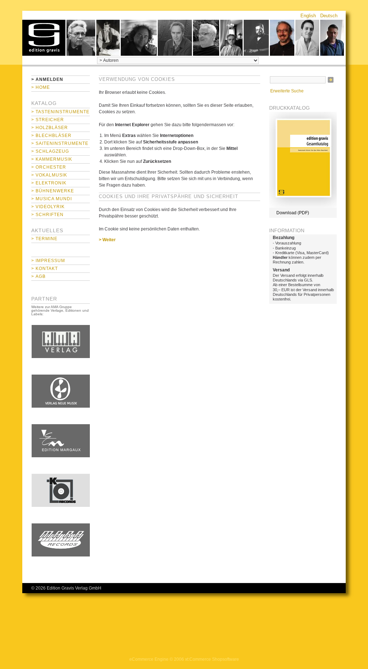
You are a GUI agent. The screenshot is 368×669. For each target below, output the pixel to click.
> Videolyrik (48, 206)
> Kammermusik (51, 159)
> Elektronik (48, 182)
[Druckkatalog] (303, 206)
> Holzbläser (49, 127)
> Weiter (107, 239)
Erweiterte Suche (287, 90)
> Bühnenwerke (52, 190)
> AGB (38, 276)
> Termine (44, 238)
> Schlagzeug (50, 151)
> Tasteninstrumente (60, 111)
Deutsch (328, 15)
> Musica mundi (51, 198)
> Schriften (47, 214)
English (308, 15)
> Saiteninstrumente (59, 143)
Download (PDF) (292, 212)
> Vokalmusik (49, 175)
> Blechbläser (51, 135)
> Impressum (48, 260)
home (43, 38)
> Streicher (47, 119)
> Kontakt (44, 268)
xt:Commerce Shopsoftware (212, 659)
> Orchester (48, 167)
